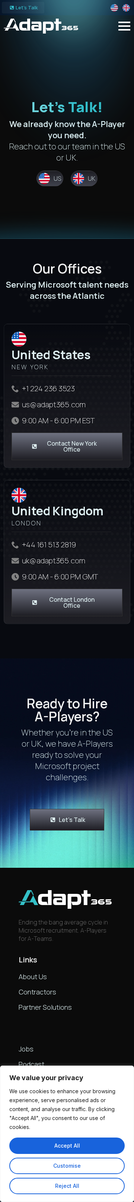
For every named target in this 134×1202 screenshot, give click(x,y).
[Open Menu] (124, 26)
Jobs (26, 1048)
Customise (67, 1166)
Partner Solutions (45, 1007)
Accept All (67, 1145)
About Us (33, 976)
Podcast (31, 1064)
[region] (67, 1134)
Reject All (67, 1186)
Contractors (37, 991)
